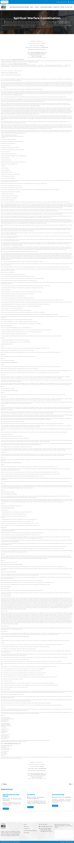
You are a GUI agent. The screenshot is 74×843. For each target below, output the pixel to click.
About (32, 7)
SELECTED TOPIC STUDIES (56, 25)
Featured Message (58, 794)
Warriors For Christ (48, 26)
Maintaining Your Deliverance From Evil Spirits (41, 24)
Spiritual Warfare (68, 25)
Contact (37, 7)
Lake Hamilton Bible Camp (7, 745)
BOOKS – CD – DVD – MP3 (66, 7)
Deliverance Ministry (20, 21)
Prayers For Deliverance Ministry (21, 25)
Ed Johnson (31, 794)
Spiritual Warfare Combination (28, 26)
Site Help (32, 762)
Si (31, 41)
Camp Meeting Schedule (46, 7)
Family (26, 22)
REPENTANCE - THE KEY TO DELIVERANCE (39, 25)
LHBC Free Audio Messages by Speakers (19, 7)
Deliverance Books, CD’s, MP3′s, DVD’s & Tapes (37, 49)
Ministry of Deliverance (58, 24)
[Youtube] (72, 2)
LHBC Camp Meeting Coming (37, 52)
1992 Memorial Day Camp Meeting (11, 795)
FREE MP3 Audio (44, 47)
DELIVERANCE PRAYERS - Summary (60, 21)
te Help (33, 41)
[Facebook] (69, 2)
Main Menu (43, 43)
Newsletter (56, 7)
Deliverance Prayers (47, 21)
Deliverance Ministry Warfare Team (33, 21)
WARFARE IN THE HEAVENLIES (18, 59)
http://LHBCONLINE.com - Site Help (54, 22)
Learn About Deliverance (24, 24)
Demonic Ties (21, 22)
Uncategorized (39, 26)
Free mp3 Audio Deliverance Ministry (37, 22)
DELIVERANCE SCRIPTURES (10, 22)
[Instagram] (70, 2)
